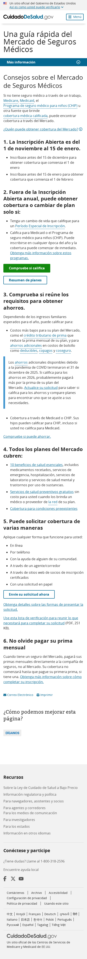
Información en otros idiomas (27, 833)
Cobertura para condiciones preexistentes (43, 508)
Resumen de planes (25, 280)
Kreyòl (20, 914)
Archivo (36, 893)
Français (35, 914)
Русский (13, 925)
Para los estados (16, 826)
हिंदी (75, 914)
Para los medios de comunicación (30, 813)
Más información (21, 62)
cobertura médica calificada (25, 115)
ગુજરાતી (64, 914)
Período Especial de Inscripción (40, 226)
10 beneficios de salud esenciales (36, 464)
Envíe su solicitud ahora (29, 594)
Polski (50, 919)
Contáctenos (15, 893)
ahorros (21, 362)
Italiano (12, 919)
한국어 (37, 919)
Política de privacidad (22, 903)
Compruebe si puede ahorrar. (27, 436)
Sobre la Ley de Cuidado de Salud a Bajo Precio (40, 787)
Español (28, 925)
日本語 (25, 919)
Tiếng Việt (59, 925)
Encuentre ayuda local (21, 869)
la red (52, 502)
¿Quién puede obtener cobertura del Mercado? (40, 129)
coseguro (63, 350)
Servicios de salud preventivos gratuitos (42, 491)
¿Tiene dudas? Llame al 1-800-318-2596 (34, 861)
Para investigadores (19, 819)
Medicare (10, 100)
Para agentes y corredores (24, 808)
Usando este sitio (56, 903)
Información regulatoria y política (29, 794)
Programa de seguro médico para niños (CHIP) (40, 105)
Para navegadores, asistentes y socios (33, 801)
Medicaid (27, 100)
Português (64, 919)
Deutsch (50, 914)
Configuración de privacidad (27, 898)
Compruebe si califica (27, 268)
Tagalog (42, 925)
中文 (10, 914)
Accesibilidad (58, 893)
